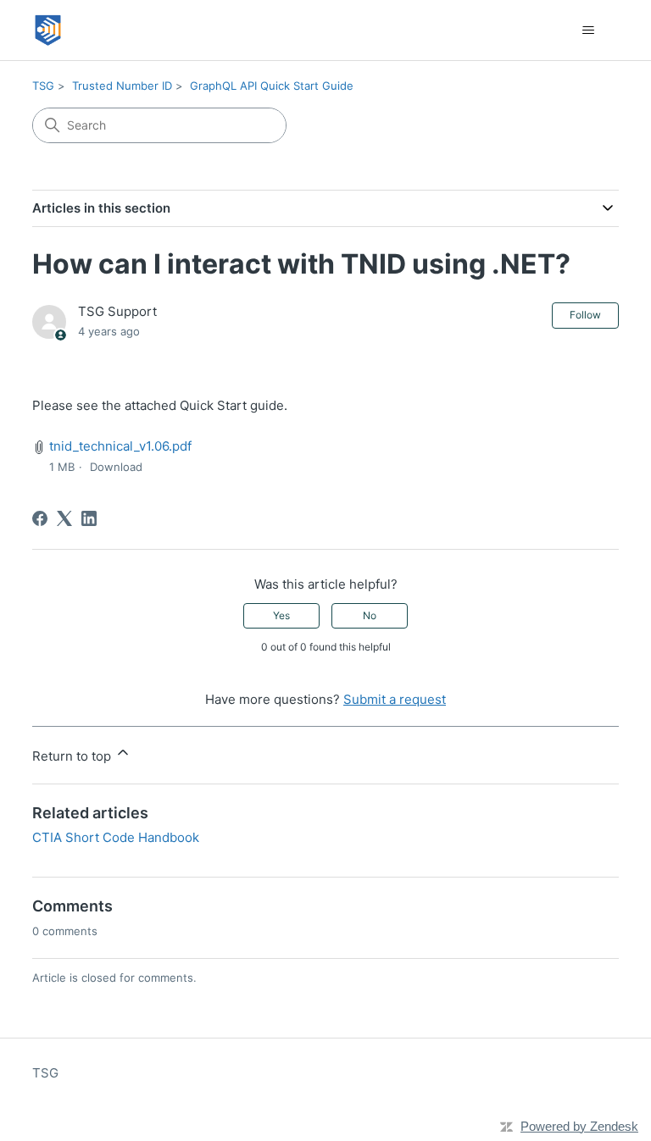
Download (116, 467)
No (369, 615)
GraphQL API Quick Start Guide (271, 85)
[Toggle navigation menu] (589, 30)
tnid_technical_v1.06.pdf (120, 446)
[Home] (48, 30)
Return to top (73, 756)
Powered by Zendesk (579, 1126)
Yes (281, 615)
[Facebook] (39, 518)
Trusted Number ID (122, 85)
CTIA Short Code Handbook (115, 837)
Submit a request (394, 699)
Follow (585, 314)
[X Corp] (64, 518)
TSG (43, 85)
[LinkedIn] (89, 518)
